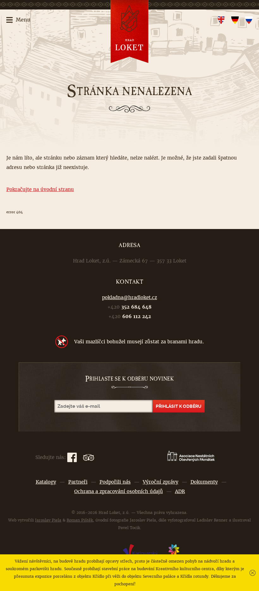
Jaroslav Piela (48, 520)
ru (249, 20)
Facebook (72, 457)
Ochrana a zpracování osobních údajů (118, 491)
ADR (180, 491)
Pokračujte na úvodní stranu (40, 189)
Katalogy (46, 482)
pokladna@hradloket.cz (129, 297)
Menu (23, 19)
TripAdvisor (88, 457)
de (235, 20)
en (221, 20)
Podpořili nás (115, 482)
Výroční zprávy (160, 482)
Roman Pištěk (80, 520)
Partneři (77, 482)
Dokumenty (204, 482)
